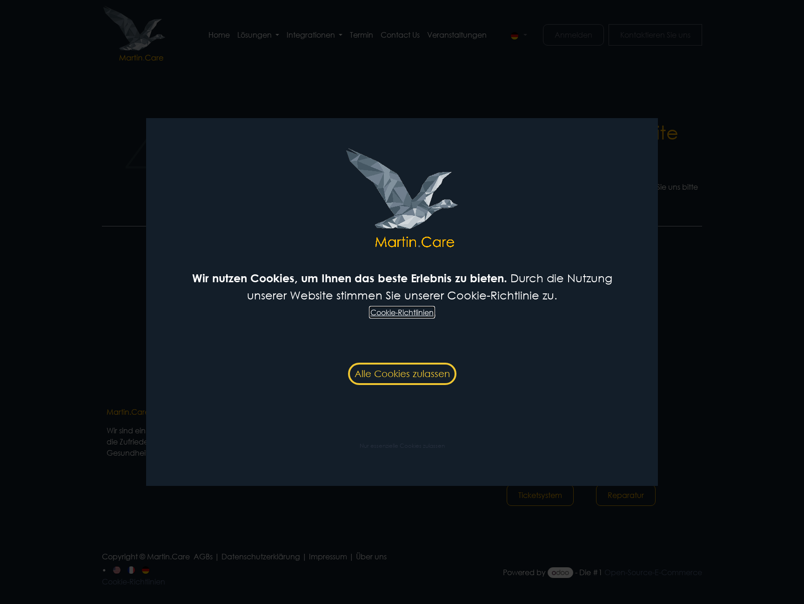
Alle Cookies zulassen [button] (402, 373)
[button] (402, 445)
